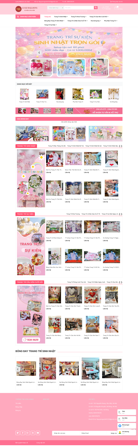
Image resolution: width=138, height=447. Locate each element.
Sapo (46, 442)
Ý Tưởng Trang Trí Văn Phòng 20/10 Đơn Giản (98, 238)
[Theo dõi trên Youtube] (38, 433)
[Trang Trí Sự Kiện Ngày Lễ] (96, 94)
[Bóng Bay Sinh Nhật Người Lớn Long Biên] (69, 369)
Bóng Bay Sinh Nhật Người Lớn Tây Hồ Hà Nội (116, 382)
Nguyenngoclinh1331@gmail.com (48, 1)
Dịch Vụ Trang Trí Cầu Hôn (54, 306)
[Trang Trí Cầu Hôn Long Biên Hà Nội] (92, 295)
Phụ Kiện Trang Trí (78, 102)
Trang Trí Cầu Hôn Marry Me (54, 335)
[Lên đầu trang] (134, 438)
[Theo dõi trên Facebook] (23, 433)
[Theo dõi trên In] (33, 433)
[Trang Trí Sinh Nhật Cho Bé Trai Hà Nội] (73, 188)
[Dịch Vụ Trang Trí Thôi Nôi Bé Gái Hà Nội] (54, 188)
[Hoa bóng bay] (60, 94)
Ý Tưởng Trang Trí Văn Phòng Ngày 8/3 (77, 267)
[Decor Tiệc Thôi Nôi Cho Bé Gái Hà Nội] (73, 158)
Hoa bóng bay (60, 102)
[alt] (69, 110)
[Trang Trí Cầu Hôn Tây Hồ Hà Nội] (111, 295)
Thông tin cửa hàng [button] (24, 399)
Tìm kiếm (18, 403)
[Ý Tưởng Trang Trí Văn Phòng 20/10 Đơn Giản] (92, 226)
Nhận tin (114, 433)
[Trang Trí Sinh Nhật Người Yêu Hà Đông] (111, 188)
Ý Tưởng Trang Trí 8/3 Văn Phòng (94, 267)
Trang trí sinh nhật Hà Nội (53, 11)
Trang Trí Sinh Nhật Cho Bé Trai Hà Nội (77, 199)
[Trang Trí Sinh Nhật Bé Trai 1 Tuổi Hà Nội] (92, 188)
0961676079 (70, 1)
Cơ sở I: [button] (92, 399)
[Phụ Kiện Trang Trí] (78, 94)
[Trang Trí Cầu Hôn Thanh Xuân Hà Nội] (73, 295)
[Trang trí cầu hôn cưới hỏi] (31, 315)
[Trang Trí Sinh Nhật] (24, 94)
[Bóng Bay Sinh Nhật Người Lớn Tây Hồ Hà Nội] (112, 369)
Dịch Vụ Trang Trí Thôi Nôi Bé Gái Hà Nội (58, 199)
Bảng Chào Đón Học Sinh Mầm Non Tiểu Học (59, 267)
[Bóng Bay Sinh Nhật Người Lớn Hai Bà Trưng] (47, 369)
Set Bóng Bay (114, 102)
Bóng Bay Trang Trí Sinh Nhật (35, 351)
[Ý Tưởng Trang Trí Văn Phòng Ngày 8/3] (73, 256)
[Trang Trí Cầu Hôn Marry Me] (54, 324)
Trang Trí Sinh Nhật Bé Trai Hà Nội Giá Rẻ (96, 170)
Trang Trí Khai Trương (42, 102)
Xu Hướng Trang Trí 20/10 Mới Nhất (113, 267)
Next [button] (98, 52)
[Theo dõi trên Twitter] (17, 433)
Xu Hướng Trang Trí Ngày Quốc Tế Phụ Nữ (116, 238)
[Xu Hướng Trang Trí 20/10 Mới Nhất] (111, 256)
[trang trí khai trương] (32, 133)
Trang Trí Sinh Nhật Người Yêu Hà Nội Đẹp (116, 170)
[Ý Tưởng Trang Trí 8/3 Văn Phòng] (92, 256)
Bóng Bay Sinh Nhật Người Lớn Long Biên (71, 382)
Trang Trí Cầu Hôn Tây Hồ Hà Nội (113, 306)
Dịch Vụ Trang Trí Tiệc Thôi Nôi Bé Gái (57, 170)
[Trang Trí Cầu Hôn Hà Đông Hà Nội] (73, 324)
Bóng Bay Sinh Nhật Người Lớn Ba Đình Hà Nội (95, 382)
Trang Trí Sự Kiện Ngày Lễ (97, 102)
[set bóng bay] (69, 133)
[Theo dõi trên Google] (28, 433)
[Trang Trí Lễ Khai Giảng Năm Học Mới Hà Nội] (54, 226)
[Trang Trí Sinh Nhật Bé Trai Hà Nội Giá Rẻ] (92, 158)
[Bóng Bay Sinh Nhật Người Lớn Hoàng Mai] (26, 369)
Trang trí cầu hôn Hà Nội (81, 11)
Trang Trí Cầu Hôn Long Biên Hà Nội (95, 306)
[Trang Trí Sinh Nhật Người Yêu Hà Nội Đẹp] (111, 158)
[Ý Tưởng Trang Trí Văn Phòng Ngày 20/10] (73, 226)
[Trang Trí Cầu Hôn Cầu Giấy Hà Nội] (111, 324)
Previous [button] (39, 52)
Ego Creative (32, 442)
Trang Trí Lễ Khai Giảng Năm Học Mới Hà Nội (59, 238)
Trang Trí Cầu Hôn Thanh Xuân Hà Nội (76, 306)
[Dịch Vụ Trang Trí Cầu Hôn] (54, 295)
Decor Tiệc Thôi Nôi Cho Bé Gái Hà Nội (76, 170)
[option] (69, 52)
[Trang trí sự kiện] (31, 246)
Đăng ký (18, 410)
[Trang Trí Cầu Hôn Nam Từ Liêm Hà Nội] (92, 324)
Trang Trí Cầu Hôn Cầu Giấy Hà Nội (113, 335)
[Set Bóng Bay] (114, 94)
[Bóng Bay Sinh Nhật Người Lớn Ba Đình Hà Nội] (90, 369)
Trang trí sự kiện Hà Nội (67, 11)
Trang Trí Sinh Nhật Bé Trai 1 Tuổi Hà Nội (96, 199)
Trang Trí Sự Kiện (25, 214)
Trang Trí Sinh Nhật (24, 102)
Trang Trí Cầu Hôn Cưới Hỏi (30, 282)
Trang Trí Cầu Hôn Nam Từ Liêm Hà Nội (96, 335)
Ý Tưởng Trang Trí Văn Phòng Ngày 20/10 (77, 238)
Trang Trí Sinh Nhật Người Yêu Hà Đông (115, 199)
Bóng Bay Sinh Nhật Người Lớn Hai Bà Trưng (51, 382)
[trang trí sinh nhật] (106, 133)
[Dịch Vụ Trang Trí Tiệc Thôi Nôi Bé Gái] (54, 158)
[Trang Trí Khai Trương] (42, 94)
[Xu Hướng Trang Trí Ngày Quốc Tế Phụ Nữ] (111, 226)
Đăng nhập (18, 407)
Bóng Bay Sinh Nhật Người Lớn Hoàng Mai (29, 382)
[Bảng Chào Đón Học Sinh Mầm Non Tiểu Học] (54, 256)
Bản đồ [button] (46, 399)
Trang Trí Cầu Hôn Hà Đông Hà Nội (75, 335)
